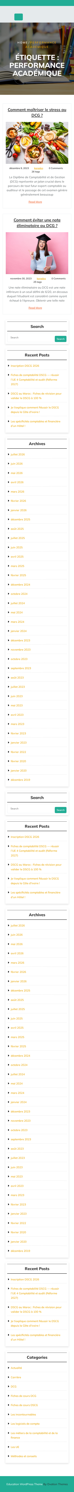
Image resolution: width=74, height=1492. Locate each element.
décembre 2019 (20, 779)
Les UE (15, 1447)
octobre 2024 (19, 593)
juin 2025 (17, 547)
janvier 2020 (19, 770)
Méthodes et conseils (24, 1456)
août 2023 (17, 677)
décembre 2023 (20, 640)
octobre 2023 (19, 659)
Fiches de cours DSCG (24, 1405)
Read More (35, 201)
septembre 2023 (21, 668)
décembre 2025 (20, 519)
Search (61, 338)
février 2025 (18, 575)
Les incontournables (23, 1414)
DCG (14, 1386)
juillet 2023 (18, 686)
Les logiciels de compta (25, 1423)
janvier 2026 (19, 510)
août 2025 (17, 528)
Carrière (16, 1377)
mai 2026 (17, 473)
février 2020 (18, 761)
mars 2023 (17, 724)
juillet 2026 (18, 454)
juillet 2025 (18, 538)
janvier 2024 (19, 631)
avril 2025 (17, 556)
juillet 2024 (18, 603)
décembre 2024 (20, 584)
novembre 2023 (21, 649)
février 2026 (18, 501)
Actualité (16, 1368)
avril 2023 (17, 714)
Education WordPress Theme (37, 1484)
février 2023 (18, 733)
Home (22, 42)
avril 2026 (17, 482)
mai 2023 (17, 705)
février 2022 (18, 752)
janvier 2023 (19, 742)
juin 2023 (17, 696)
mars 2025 (17, 566)
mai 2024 (17, 612)
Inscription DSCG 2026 (25, 365)
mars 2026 (17, 491)
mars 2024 (17, 621)
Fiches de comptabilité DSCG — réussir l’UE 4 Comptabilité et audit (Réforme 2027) (35, 379)
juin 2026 (17, 463)
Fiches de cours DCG (23, 1396)
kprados (38, 168)
